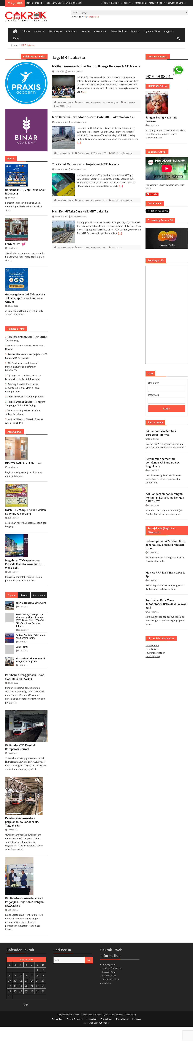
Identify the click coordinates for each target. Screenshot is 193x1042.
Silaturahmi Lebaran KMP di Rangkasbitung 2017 (30, 660)
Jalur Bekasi (152, 649)
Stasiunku (54, 31)
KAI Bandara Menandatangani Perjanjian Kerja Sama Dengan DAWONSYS (165, 497)
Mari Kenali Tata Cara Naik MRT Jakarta (80, 211)
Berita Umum (83, 102)
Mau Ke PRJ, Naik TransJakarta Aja (165, 574)
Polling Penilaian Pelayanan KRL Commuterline (30, 636)
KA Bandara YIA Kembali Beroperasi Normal (161, 432)
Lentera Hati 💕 (15, 244)
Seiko (126, 3)
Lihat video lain (166, 184)
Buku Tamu (22, 646)
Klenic (16, 38)
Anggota (168, 31)
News (84, 31)
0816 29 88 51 (159, 76)
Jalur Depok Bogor (155, 652)
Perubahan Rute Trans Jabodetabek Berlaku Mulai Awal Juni (166, 603)
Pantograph (140, 3)
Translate (94, 16)
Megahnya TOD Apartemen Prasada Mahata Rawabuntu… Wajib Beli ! (24, 564)
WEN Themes (104, 1023)
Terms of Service (110, 979)
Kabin (24, 31)
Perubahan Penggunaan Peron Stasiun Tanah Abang (24, 676)
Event (134, 31)
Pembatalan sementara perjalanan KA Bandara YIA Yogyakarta (162, 462)
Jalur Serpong (153, 656)
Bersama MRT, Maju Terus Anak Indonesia (25, 191)
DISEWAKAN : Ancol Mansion (23, 463)
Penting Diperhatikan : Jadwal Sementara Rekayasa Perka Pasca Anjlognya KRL (22, 388)
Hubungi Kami (108, 972)
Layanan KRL (150, 31)
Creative (70, 31)
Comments (39, 595)
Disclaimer (107, 983)
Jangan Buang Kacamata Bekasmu (161, 119)
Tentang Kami (108, 964)
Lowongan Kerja (175, 3)
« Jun (25, 1004)
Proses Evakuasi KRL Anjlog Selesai (26, 396)
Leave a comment (65, 102)
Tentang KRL (113, 102)
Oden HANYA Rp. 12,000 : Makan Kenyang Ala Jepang (25, 511)
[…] (84, 91)
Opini (105, 3)
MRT (104, 102)
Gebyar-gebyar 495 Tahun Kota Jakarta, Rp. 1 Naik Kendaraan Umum (165, 544)
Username (153, 383)
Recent (24, 595)
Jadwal (38, 31)
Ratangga (127, 153)
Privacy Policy (109, 975)
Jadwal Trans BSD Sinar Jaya (31, 602)
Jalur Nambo (152, 645)
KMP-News (96, 102)
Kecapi (114, 3)
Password (153, 395)
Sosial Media (117, 31)
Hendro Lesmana (75, 71)
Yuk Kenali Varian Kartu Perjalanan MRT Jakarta (85, 164)
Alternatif (99, 31)
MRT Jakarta (129, 102)
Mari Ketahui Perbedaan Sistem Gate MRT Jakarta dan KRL (93, 117)
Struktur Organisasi (111, 968)
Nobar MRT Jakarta (62, 106)
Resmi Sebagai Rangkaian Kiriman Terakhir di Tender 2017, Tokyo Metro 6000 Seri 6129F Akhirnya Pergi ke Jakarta (30, 620)
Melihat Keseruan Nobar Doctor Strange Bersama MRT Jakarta (96, 66)
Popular (11, 595)
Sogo (159, 3)
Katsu (151, 3)
